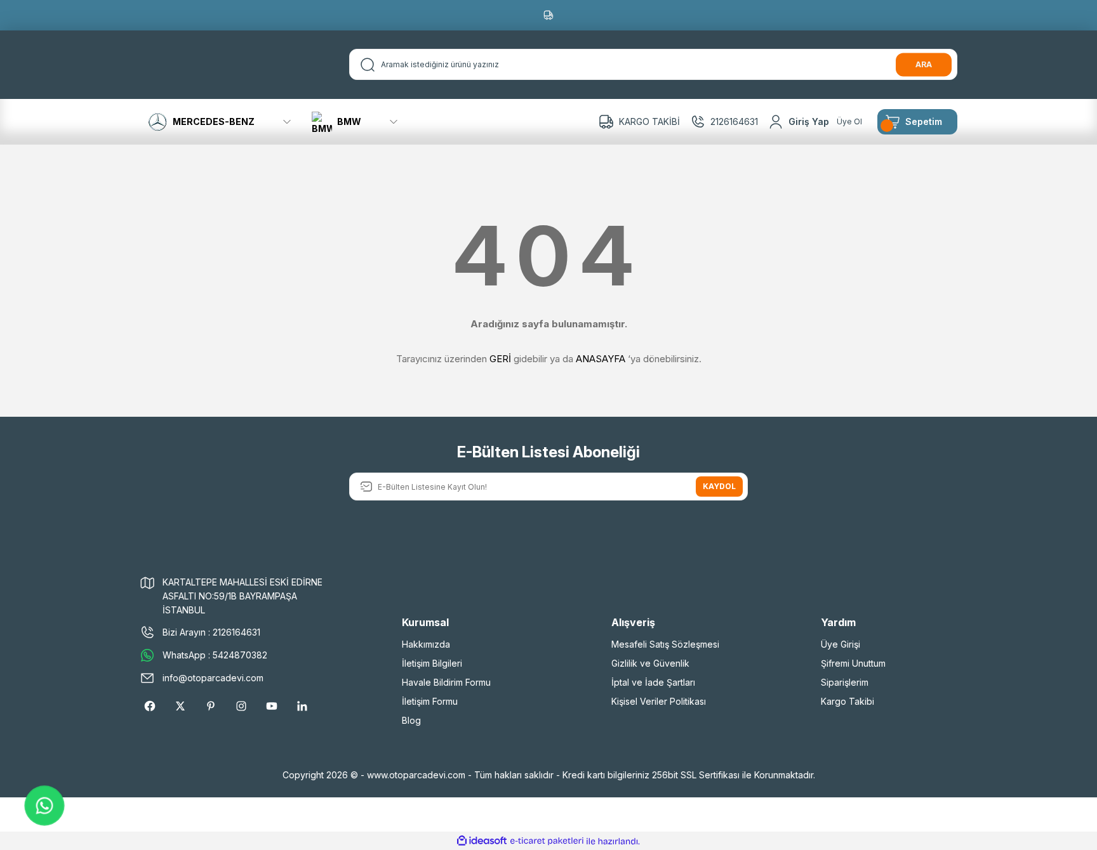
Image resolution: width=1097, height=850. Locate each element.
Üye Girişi (840, 644)
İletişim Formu (430, 701)
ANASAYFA (600, 359)
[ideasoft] (481, 841)
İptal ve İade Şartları (653, 682)
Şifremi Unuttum (853, 663)
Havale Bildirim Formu (446, 682)
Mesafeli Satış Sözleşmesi (665, 644)
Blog (411, 720)
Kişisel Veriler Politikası (658, 701)
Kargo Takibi (847, 701)
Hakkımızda (426, 644)
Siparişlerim (844, 682)
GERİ (500, 359)
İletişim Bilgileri (432, 663)
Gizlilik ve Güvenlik (650, 663)
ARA (923, 64)
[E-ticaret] (547, 841)
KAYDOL (719, 486)
